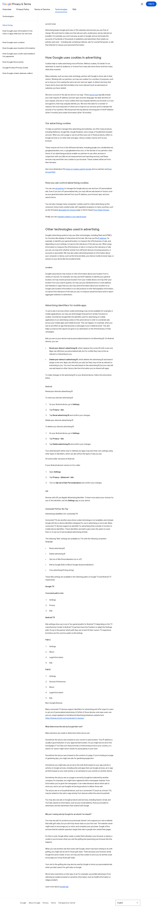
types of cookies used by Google (78, 169)
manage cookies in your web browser (71, 217)
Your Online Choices (101, 210)
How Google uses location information (18, 48)
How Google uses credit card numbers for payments (18, 55)
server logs (93, 95)
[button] (141, 4)
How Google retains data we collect (17, 73)
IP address (102, 238)
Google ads (64, 887)
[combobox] (127, 903)
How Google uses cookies (13, 42)
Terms (53, 903)
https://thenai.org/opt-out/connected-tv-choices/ (64, 718)
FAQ (74, 9)
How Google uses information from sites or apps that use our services (17, 32)
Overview (6, 9)
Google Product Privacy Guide (15, 68)
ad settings (59, 188)
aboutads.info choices (67, 210)
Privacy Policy (22, 9)
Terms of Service (42, 9)
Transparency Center (66, 903)
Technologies (61, 9)
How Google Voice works (13, 62)
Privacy (46, 903)
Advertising (7, 25)
